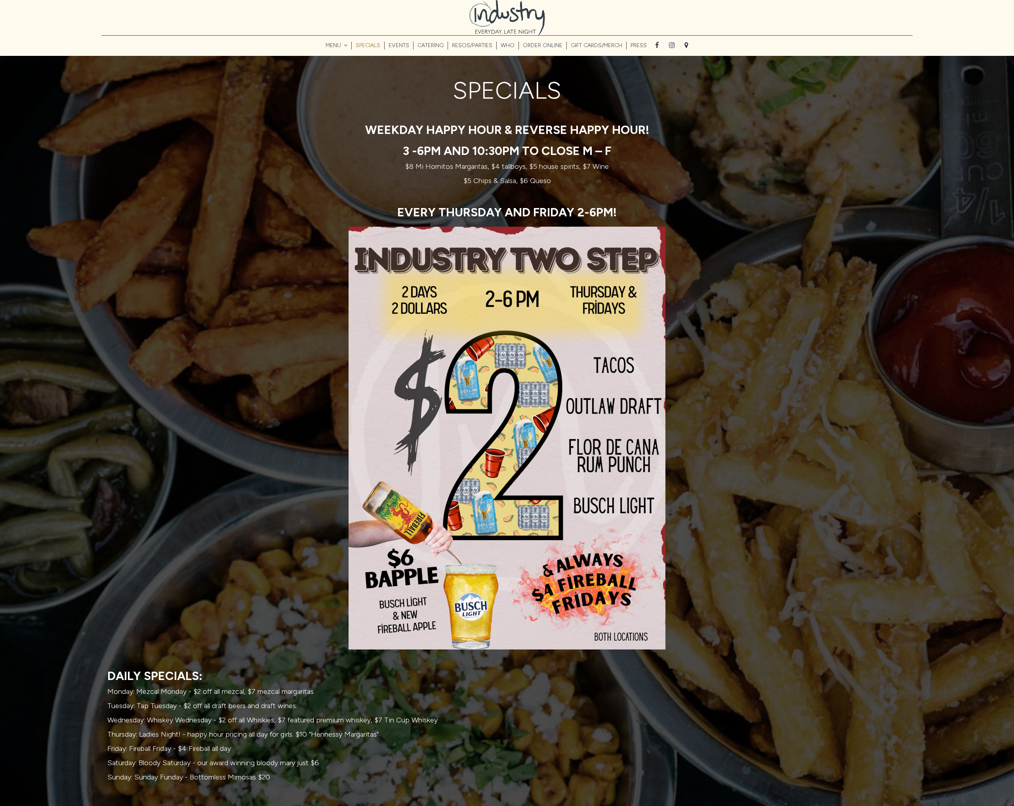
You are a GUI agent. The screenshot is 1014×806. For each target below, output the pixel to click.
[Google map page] (686, 45)
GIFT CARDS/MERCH (596, 45)
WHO (508, 45)
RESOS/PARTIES (472, 45)
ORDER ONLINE (542, 45)
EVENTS (399, 45)
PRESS (639, 45)
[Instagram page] (671, 45)
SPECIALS (368, 45)
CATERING (430, 45)
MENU (334, 45)
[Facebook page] (657, 45)
